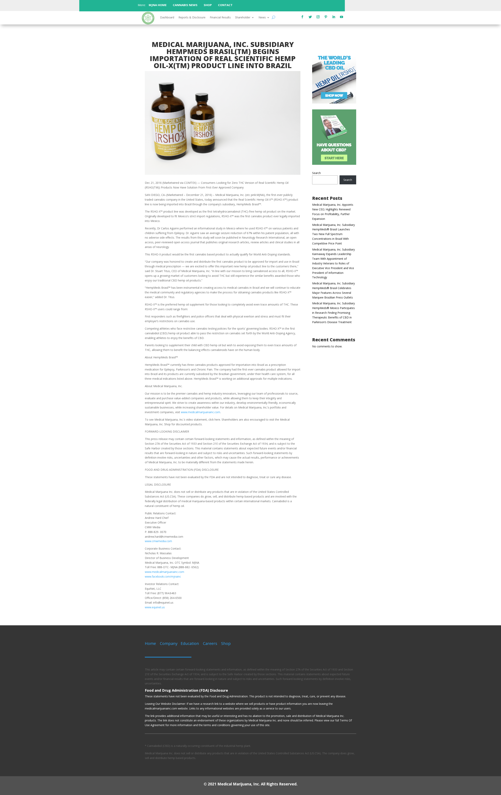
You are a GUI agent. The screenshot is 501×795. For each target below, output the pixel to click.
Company (169, 643)
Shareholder (242, 17)
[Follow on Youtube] (341, 17)
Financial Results (220, 17)
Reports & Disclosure (191, 17)
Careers (210, 643)
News (262, 17)
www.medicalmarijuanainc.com (200, 412)
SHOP (208, 5)
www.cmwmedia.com (158, 541)
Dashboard (167, 17)
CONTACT (225, 5)
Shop (226, 643)
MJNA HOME (157, 5)
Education (190, 643)
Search (316, 173)
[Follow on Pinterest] (326, 17)
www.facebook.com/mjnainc (163, 576)
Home (150, 643)
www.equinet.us (155, 607)
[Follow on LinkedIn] (334, 17)
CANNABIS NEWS (185, 5)
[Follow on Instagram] (318, 17)
